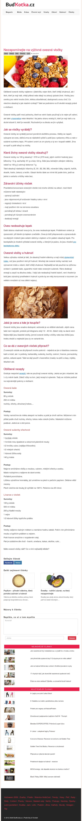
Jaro (29, 804)
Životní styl (36, 12)
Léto (34, 804)
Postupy (55, 801)
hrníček (8, 438)
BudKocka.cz (18, 818)
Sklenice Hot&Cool (42, 797)
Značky (23, 797)
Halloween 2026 (11, 797)
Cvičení (13, 801)
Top (5, 808)
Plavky (21, 801)
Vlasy (61, 797)
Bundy (62, 804)
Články (71, 12)
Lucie (28, 53)
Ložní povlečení (11, 804)
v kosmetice (16, 118)
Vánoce (28, 801)
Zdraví (54, 12)
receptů (22, 373)
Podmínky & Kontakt (31, 818)
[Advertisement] (41, 31)
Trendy (55, 797)
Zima (47, 804)
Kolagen (69, 804)
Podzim (40, 804)
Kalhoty (54, 804)
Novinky (64, 801)
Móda (19, 12)
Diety (6, 801)
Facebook (8, 563)
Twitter (17, 563)
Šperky (72, 801)
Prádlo (30, 797)
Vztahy (46, 12)
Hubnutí (62, 12)
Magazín (9, 12)
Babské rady (38, 801)
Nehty (48, 801)
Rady (17, 53)
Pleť (67, 797)
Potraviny (22, 53)
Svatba (22, 804)
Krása (26, 12)
